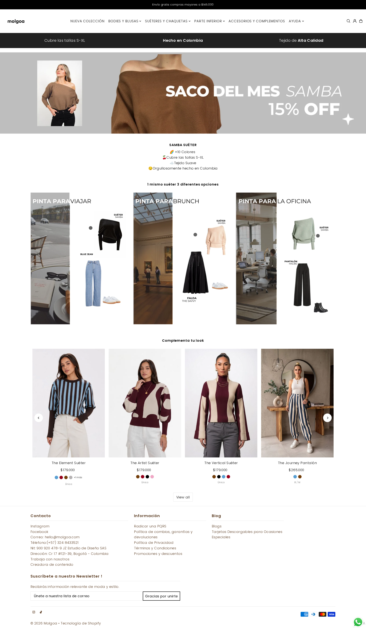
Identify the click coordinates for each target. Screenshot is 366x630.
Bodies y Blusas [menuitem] (123, 21)
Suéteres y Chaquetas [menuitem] (166, 21)
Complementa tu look (183, 340)
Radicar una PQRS (150, 526)
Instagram (39, 526)
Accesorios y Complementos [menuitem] (257, 21)
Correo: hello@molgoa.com (55, 537)
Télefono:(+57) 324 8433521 (54, 542)
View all (183, 497)
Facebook (39, 531)
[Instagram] (33, 612)
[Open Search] (348, 21)
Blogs (217, 526)
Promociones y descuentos (158, 553)
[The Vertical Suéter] (221, 403)
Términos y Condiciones (155, 548)
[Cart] (360, 21)
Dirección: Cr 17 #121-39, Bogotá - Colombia (69, 553)
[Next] (327, 418)
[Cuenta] (354, 21)
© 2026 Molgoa (43, 623)
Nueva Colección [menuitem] (87, 21)
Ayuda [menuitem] (295, 21)
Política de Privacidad (153, 542)
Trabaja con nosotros (49, 559)
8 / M (297, 482)
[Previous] (38, 418)
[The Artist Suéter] (145, 403)
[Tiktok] (41, 612)
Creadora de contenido (51, 564)
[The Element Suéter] (68, 403)
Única (68, 484)
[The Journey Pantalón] (297, 403)
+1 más (78, 477)
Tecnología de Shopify (81, 623)
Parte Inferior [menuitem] (208, 21)
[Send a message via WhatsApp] (358, 622)
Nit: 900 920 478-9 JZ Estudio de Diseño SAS (68, 548)
